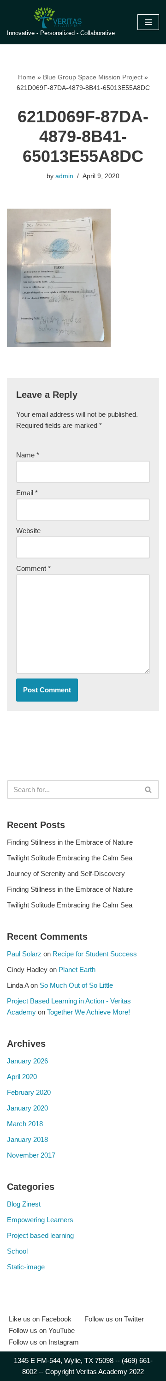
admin (64, 176)
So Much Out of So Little (76, 985)
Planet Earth (77, 969)
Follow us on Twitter (114, 1319)
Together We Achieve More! (88, 1012)
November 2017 (31, 1155)
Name (27, 455)
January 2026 (27, 1061)
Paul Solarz (24, 954)
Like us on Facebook (40, 1319)
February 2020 (29, 1092)
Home (27, 77)
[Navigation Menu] (148, 22)
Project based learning (40, 1235)
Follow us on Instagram (44, 1342)
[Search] (148, 789)
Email (27, 493)
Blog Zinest (24, 1204)
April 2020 (22, 1077)
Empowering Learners (40, 1220)
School (17, 1251)
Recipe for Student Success (95, 954)
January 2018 (27, 1139)
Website (28, 530)
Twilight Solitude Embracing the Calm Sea (69, 858)
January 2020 (27, 1108)
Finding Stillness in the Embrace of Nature (70, 842)
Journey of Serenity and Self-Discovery (66, 873)
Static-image (26, 1267)
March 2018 (25, 1124)
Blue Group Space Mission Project (92, 77)
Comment (33, 568)
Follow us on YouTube (42, 1330)
